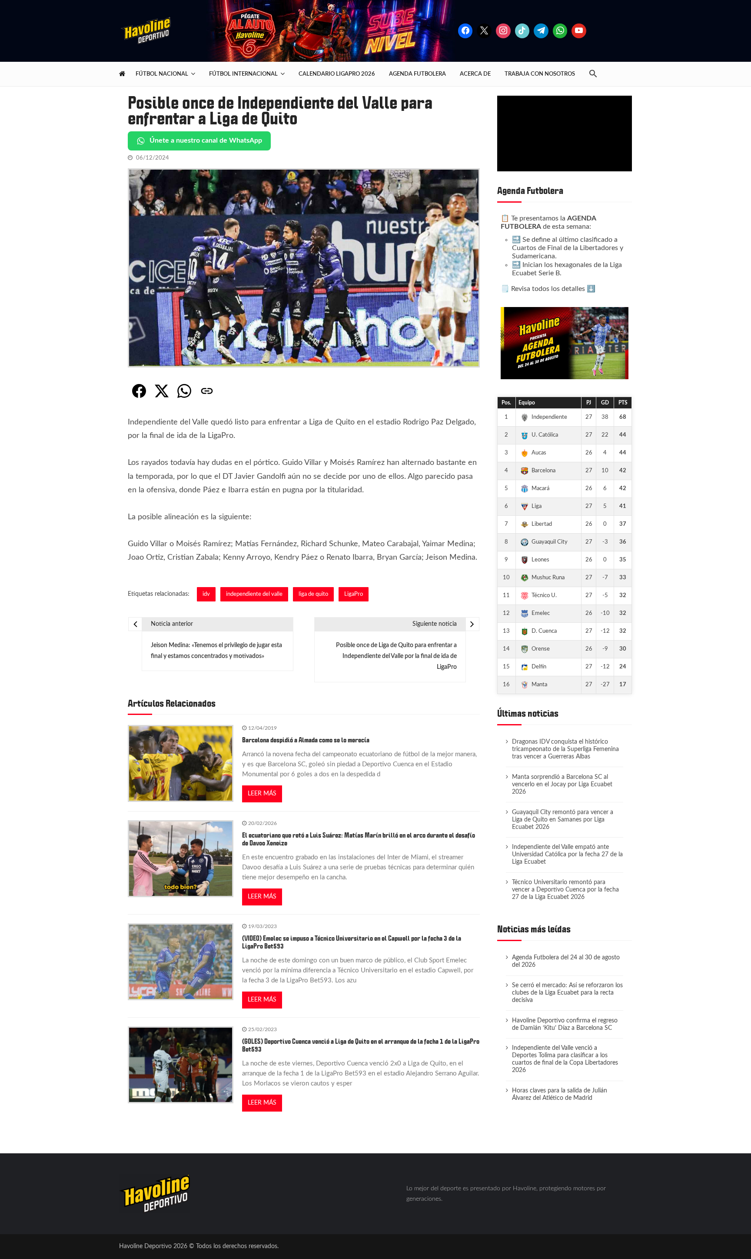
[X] (484, 30)
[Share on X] (162, 391)
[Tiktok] (522, 30)
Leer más (262, 794)
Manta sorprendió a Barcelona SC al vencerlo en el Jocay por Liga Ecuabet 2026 (562, 784)
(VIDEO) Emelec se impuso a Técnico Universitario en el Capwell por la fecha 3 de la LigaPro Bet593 (351, 942)
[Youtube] (578, 30)
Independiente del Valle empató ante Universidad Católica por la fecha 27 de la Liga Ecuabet (567, 854)
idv (206, 594)
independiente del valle (254, 594)
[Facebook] (465, 30)
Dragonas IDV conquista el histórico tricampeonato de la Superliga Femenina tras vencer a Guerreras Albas (565, 749)
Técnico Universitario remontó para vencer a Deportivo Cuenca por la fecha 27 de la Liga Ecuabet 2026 (565, 889)
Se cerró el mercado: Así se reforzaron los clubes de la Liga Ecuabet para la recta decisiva (567, 992)
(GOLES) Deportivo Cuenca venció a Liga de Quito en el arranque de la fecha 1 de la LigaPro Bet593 (360, 1045)
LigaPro (353, 594)
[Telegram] (541, 30)
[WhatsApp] (184, 391)
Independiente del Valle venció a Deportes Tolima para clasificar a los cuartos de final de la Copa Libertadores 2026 (565, 1059)
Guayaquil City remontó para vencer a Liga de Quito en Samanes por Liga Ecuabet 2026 (562, 819)
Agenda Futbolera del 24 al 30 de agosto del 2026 (566, 961)
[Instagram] (503, 30)
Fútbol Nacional (162, 74)
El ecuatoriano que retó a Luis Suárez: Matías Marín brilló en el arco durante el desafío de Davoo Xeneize (358, 839)
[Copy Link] (207, 391)
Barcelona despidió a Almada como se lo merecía (305, 740)
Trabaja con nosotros (540, 74)
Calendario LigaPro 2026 (337, 74)
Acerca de (475, 74)
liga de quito (313, 594)
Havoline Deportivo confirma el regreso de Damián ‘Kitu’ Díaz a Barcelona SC (565, 1024)
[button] (597, 74)
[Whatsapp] (560, 30)
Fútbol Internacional (243, 74)
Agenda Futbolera (417, 74)
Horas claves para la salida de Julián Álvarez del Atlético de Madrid (559, 1094)
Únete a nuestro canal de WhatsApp (206, 140)
